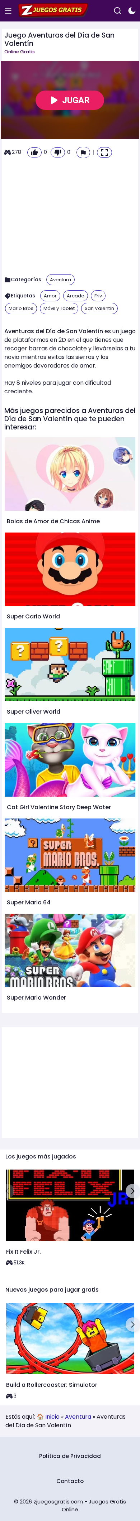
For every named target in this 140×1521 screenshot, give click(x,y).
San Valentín (99, 308)
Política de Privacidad (70, 1456)
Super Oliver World (33, 712)
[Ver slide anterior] (7, 1191)
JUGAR (76, 100)
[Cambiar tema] (131, 10)
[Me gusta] (34, 152)
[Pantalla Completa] (104, 152)
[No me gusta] (58, 152)
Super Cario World (33, 616)
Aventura (60, 279)
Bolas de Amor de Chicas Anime (53, 521)
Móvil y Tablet (59, 308)
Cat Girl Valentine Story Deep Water (59, 807)
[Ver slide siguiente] (133, 1191)
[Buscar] (117, 10)
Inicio (52, 1417)
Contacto (70, 1481)
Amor (50, 295)
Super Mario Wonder (36, 997)
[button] (83, 152)
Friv (98, 295)
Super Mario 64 (29, 902)
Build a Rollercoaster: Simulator (51, 1385)
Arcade (75, 295)
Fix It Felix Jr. (23, 1252)
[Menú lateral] (8, 10)
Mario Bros (21, 308)
